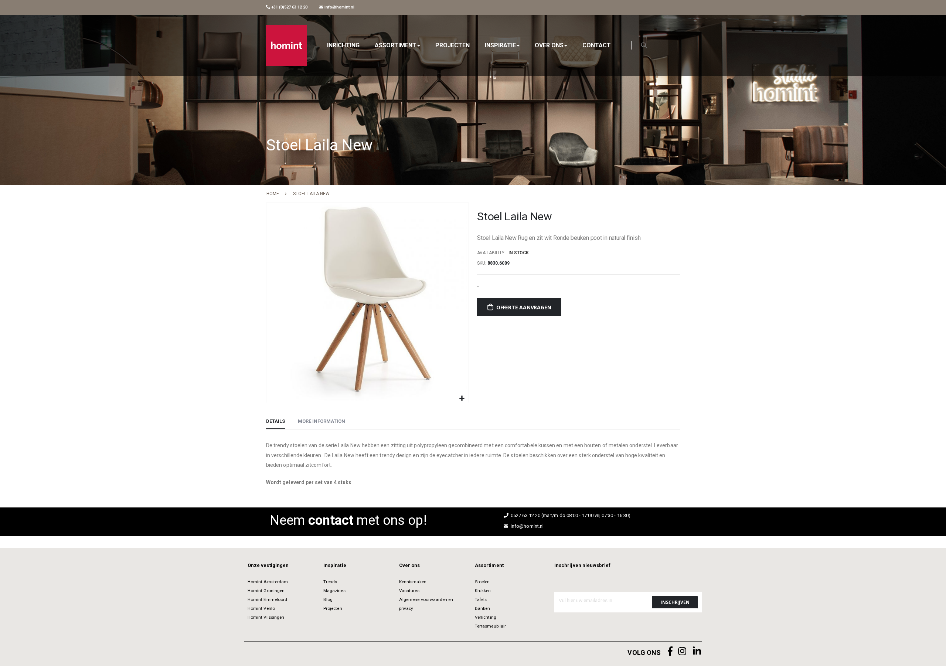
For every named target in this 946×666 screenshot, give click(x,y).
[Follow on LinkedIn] (697, 651)
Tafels (481, 599)
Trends (330, 581)
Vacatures (409, 590)
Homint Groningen (266, 590)
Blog (328, 599)
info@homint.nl (338, 7)
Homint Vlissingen (266, 617)
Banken (482, 608)
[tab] (275, 421)
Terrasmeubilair (490, 626)
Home (272, 193)
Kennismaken (412, 581)
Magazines (334, 590)
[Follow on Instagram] (682, 651)
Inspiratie (334, 565)
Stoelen (482, 581)
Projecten (332, 608)
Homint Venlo (261, 608)
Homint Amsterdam (268, 581)
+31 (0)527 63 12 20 (288, 7)
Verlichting (485, 617)
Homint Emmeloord (267, 599)
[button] (462, 398)
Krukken (483, 590)
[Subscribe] (675, 602)
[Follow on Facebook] (670, 651)
